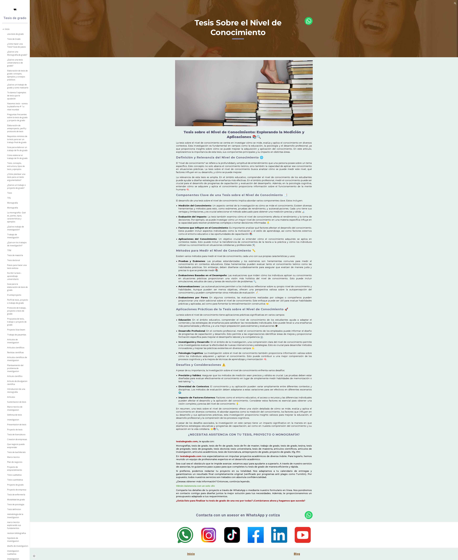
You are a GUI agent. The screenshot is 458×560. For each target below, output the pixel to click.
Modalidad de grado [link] (16, 499)
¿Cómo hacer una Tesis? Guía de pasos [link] (16, 45)
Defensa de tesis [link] (14, 414)
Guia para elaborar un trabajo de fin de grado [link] (17, 149)
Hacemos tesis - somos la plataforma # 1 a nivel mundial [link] (17, 106)
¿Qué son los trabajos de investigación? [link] (17, 244)
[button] (455, 3)
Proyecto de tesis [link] (14, 429)
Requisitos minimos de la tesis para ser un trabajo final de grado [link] (17, 139)
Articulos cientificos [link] (15, 347)
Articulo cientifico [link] (14, 376)
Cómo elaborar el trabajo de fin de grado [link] (17, 157)
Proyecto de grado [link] (15, 484)
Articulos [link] (11, 397)
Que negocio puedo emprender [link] (16, 446)
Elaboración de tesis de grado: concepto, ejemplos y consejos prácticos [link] (17, 75)
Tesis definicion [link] (14, 509)
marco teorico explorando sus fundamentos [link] (14, 525)
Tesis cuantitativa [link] (15, 479)
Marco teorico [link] (13, 457)
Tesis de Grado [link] (14, 39)
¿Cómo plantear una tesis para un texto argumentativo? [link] (16, 177)
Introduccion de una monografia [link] (16, 390)
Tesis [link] (9, 193)
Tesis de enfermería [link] (16, 494)
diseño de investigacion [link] (17, 546)
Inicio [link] (7, 29)
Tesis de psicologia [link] (15, 504)
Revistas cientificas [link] (15, 352)
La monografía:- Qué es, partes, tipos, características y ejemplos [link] (16, 217)
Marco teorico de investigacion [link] (14, 408)
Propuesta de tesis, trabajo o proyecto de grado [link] (16, 321)
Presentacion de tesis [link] (16, 424)
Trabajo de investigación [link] (13, 236)
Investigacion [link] (13, 419)
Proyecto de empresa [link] (16, 489)
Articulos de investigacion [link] (13, 341)
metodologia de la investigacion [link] (15, 516)
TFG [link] (9, 198)
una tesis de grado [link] (15, 34)
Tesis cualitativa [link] (14, 475)
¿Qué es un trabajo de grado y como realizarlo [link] (17, 86)
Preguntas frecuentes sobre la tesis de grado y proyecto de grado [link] (17, 117)
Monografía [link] (12, 207)
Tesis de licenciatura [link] (16, 434)
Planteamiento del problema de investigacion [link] (15, 368)
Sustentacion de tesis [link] (16, 402)
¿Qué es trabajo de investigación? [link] (15, 228)
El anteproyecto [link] (14, 295)
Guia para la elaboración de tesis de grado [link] (17, 287)
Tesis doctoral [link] (13, 260)
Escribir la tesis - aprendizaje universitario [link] (14, 276)
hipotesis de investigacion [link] (13, 539)
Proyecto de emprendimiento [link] (14, 468)
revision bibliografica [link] (16, 533)
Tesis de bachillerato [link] (16, 452)
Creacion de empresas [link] (17, 439)
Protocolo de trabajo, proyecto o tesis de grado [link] (16, 311)
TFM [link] (9, 250)
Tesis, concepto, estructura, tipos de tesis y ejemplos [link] (16, 166)
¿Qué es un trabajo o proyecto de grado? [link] (16, 186)
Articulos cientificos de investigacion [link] (17, 359)
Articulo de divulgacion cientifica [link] (17, 382)
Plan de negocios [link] (14, 462)
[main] (238, 28)
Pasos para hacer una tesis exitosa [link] (17, 266)
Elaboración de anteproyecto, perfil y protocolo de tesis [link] (16, 128)
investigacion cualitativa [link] (13, 552)
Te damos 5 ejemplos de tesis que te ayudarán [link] (16, 95)
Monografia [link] (12, 202)
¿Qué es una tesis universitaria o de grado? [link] (15, 62)
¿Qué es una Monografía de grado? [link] (17, 53)
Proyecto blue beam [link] (16, 329)
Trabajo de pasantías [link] (16, 334)
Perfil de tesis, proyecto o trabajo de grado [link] (17, 301)
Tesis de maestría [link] (15, 255)
